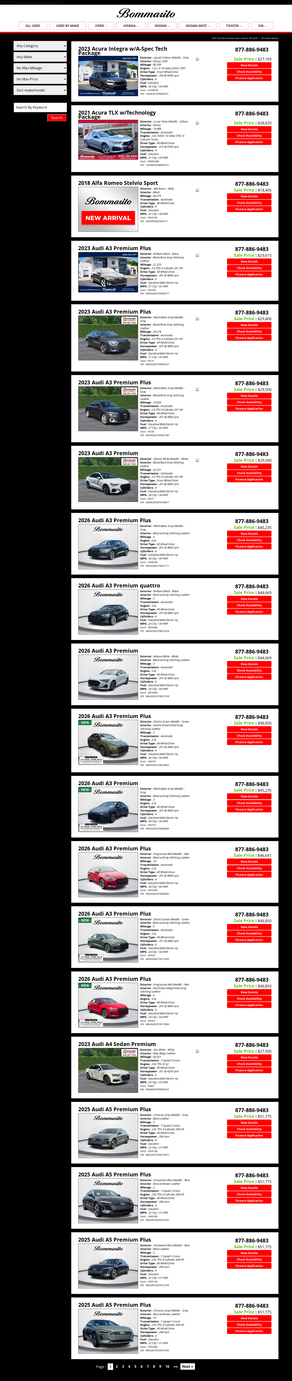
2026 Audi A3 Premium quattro (119, 585)
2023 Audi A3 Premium (108, 453)
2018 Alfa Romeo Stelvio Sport (118, 182)
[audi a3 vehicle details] (108, 272)
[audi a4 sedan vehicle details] (108, 1070)
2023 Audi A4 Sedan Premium (117, 1044)
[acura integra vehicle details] (108, 76)
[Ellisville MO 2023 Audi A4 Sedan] (108, 1070)
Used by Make (67, 26)
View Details (249, 65)
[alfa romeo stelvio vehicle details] (108, 209)
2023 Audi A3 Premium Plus (114, 248)
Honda (130, 26)
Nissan (161, 26)
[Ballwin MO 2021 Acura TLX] (108, 139)
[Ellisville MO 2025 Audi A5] (108, 1135)
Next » (187, 1366)
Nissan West (196, 26)
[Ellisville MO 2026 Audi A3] (108, 546)
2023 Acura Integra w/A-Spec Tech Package (122, 50)
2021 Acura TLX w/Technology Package (117, 114)
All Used (32, 26)
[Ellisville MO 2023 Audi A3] (108, 338)
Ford (99, 26)
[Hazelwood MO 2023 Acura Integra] (108, 76)
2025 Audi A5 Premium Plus (114, 1109)
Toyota (232, 26)
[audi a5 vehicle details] (108, 1135)
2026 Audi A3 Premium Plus (114, 520)
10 (167, 1366)
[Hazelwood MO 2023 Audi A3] (108, 272)
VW (261, 26)
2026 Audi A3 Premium (108, 650)
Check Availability (249, 72)
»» (176, 1366)
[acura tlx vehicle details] (108, 139)
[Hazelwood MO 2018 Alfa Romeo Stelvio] (108, 209)
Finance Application (249, 78)
